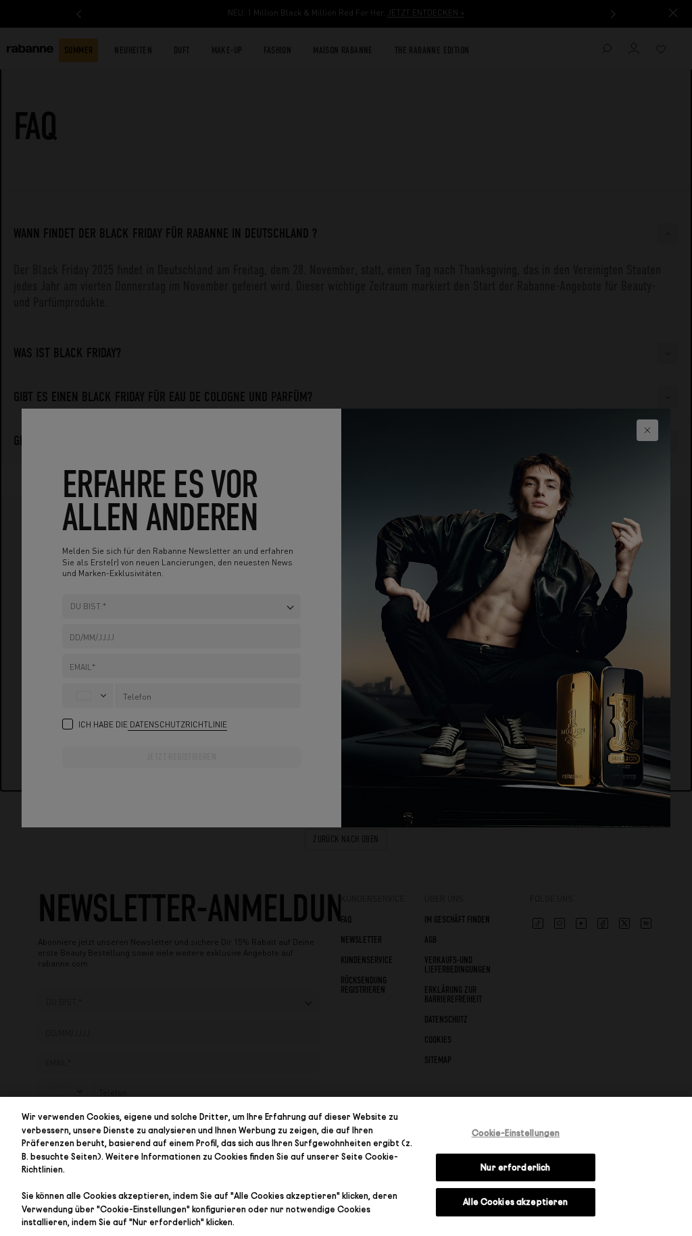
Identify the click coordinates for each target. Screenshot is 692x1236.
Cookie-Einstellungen (516, 1132)
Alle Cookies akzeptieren (515, 1201)
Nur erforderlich (515, 1167)
